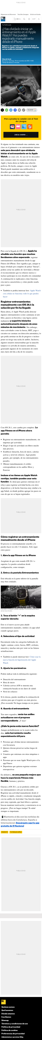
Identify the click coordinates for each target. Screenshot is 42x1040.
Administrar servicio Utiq (12, 1037)
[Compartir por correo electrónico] (19, 110)
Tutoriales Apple (16, 832)
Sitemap (5, 1020)
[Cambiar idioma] (34, 19)
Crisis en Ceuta (35, 14)
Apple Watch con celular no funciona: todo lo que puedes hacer (22, 293)
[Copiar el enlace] (23, 110)
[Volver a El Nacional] (17, 19)
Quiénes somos (8, 1007)
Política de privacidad (10, 1027)
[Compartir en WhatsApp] (6, 110)
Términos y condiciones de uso (14, 1024)
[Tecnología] (3, 19)
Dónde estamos (8, 1014)
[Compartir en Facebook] (15, 110)
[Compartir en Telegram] (10, 110)
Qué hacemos (7, 1010)
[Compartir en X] (2, 110)
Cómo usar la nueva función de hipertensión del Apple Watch (22, 659)
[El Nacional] (21, 1002)
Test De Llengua (22, 14)
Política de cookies (9, 1030)
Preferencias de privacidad (13, 1034)
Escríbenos (6, 1017)
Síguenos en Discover (8, 14)
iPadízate (4, 832)
